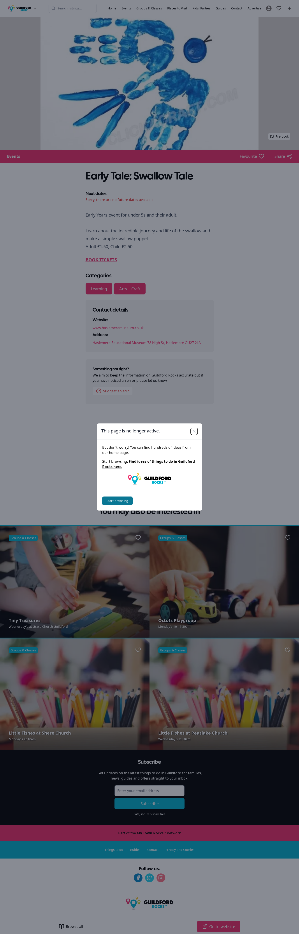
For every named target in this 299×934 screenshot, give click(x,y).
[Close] (194, 431)
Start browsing (117, 501)
